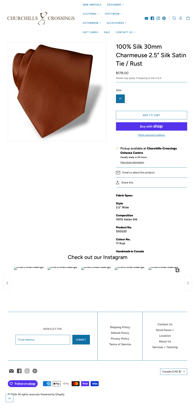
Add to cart (152, 115)
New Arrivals (92, 4)
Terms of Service (120, 344)
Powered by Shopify (52, 394)
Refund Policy (120, 333)
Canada (171, 371)
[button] (9, 398)
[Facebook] (152, 18)
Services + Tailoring (165, 347)
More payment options (151, 135)
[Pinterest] (164, 18)
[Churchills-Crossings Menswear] (41, 18)
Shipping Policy (120, 327)
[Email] (146, 18)
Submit (81, 339)
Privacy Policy (120, 338)
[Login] (181, 18)
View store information (132, 162)
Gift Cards (90, 32)
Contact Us (164, 324)
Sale (107, 32)
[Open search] (174, 18)
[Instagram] (158, 18)
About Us (165, 341)
